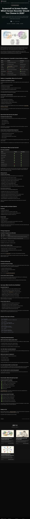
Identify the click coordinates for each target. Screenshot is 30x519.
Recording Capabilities (5, 149)
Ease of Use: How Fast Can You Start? (9, 114)
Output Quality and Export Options (9, 206)
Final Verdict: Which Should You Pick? (9, 377)
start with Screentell (13, 411)
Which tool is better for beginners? (7, 354)
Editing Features (4, 172)
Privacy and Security (5, 261)
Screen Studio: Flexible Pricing (6, 245)
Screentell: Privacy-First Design (7, 263)
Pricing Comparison (5, 230)
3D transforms (11, 291)
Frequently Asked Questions (7, 337)
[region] (15, 325)
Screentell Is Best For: (5, 287)
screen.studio (8, 253)
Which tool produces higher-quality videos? (9, 339)
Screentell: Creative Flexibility (5, 174)
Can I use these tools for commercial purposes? (10, 370)
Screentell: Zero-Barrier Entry (6, 116)
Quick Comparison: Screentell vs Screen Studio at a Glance (14, 58)
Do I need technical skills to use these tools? (9, 364)
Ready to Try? (4, 409)
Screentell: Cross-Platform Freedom (7, 80)
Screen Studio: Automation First (6, 188)
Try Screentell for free (4, 390)
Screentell (3, 208)
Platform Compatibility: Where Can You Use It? (11, 78)
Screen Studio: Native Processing (7, 275)
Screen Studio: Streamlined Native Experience (9, 129)
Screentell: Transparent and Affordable (8, 232)
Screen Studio (3, 216)
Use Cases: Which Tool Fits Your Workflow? (10, 285)
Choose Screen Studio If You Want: (7, 394)
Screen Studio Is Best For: (5, 301)
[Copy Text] (28, 319)
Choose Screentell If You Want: (6, 380)
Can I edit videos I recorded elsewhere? (8, 349)
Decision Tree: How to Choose (7, 316)
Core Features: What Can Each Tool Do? (10, 147)
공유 (2, 418)
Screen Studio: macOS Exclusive (7, 94)
